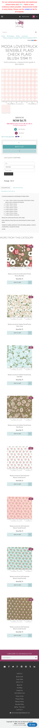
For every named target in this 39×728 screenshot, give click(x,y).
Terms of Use (19, 696)
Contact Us (19, 690)
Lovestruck (24, 36)
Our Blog (19, 687)
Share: (29, 40)
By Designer (10, 36)
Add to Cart (20, 146)
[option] (19, 87)
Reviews (4, 191)
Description (5, 187)
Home (3, 36)
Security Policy (19, 704)
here (20, 4)
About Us (19, 685)
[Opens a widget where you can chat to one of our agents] (32, 725)
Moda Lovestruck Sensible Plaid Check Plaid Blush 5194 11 (20, 38)
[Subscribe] (36, 657)
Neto (25, 725)
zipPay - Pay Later (19, 707)
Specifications (18, 187)
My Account (25, 16)
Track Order (19, 679)
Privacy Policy (20, 699)
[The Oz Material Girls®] (19, 23)
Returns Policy (19, 701)
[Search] (36, 32)
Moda (18, 36)
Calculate (9, 174)
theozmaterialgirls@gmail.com (20, 712)
